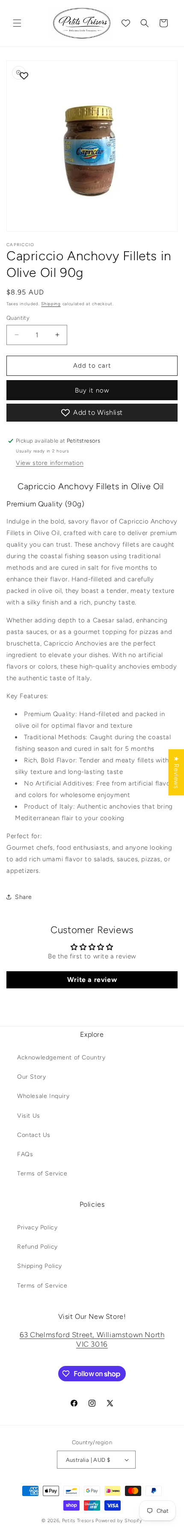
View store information (49, 463)
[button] (17, 23)
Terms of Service (42, 1173)
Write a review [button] (92, 980)
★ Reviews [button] (176, 772)
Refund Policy (37, 1246)
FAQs (25, 1154)
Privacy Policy (37, 1227)
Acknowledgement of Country (61, 1057)
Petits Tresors (78, 1520)
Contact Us (33, 1135)
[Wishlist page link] (126, 23)
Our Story (31, 1076)
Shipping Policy (39, 1266)
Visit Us (28, 1115)
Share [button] (23, 897)
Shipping (51, 303)
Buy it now (92, 390)
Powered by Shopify (118, 1520)
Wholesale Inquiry (43, 1096)
